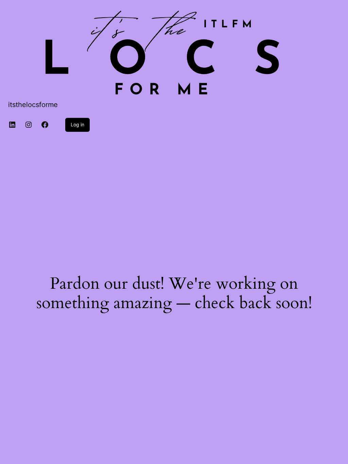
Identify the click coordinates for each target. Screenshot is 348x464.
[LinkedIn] (12, 125)
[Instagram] (28, 125)
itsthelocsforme (33, 105)
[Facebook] (45, 125)
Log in (77, 124)
